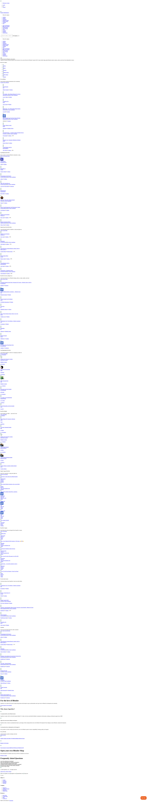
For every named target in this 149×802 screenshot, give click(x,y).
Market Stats (5, 790)
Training (9, 121)
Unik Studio (5, 135)
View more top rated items (5, 630)
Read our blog (3, 735)
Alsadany (2, 348)
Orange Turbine (3, 171)
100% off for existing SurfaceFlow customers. (8, 491)
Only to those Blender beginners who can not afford (10, 484)
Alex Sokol (5, 150)
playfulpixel (2, 495)
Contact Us (5, 798)
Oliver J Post (2, 224)
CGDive (2, 450)
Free (3, 23)
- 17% (14, 251)
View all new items (4, 279)
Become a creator (3, 755)
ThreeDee (2, 372)
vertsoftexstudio (3, 550)
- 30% (11, 258)
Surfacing (12, 186)
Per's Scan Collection (4, 603)
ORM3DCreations (3, 309)
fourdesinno (2, 558)
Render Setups (10, 251)
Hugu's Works (5, 143)
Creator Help (5, 796)
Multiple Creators (3, 362)
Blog (4, 797)
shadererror (2, 566)
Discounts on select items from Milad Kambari (9, 476)
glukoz (1, 179)
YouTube (4, 783)
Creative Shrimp (3, 468)
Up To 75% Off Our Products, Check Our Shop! (9, 571)
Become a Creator (6, 3)
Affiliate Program (6, 788)
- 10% (10, 217)
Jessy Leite (2, 217)
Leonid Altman (3, 251)
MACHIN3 (2, 193)
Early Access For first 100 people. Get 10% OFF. (9, 556)
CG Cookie (2, 400)
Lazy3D (4, 111)
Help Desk (5, 795)
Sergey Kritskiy (3, 651)
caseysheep (2, 522)
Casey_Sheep (5, 97)
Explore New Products (4, 82)
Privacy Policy (8, 771)
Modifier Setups (10, 128)
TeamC (1, 202)
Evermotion (2, 324)
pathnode (2, 331)
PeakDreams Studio (4, 617)
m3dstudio (2, 543)
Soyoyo (1, 673)
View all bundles (3, 414)
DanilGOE (2, 610)
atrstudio (2, 285)
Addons (11, 89)
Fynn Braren (2, 210)
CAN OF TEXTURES (4, 186)
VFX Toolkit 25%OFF (4, 520)
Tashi (1, 422)
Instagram (4, 782)
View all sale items (3, 230)
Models (10, 104)
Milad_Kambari (6, 89)
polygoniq (2, 392)
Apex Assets (5, 104)
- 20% (12, 150)
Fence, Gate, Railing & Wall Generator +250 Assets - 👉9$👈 (12, 541)
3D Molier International (4, 302)
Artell (1, 164)
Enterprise (5, 789)
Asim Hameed (3, 273)
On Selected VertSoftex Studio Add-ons (7, 548)
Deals (4, 29)
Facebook (4, 781)
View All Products (6, 25)
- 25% (13, 135)
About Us (4, 787)
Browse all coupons (4, 474)
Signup (4, 7)
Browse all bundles (4, 353)
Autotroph (11, 800)
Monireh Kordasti (3, 294)
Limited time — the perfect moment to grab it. (8, 563)
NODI (1, 595)
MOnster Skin (3, 533)
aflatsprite (4, 128)
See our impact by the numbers (6, 705)
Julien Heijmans (3, 683)
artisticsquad (2, 535)
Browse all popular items (5, 156)
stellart (1, 573)
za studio (2, 430)
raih (1, 505)
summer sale (2, 501)
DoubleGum (2, 659)
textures (1, 486)
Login (4, 5)
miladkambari (2, 478)
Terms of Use (2, 771)
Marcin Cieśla (3, 258)
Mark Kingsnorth (3, 690)
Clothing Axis (3, 316)
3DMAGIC (2, 338)
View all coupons (3, 531)
